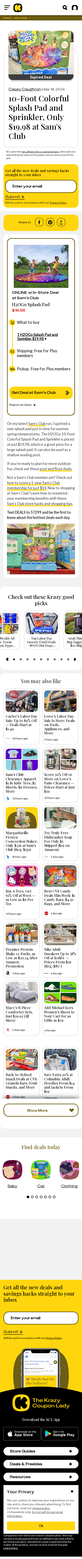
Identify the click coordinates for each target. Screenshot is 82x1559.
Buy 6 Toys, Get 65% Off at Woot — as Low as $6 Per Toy (20, 897)
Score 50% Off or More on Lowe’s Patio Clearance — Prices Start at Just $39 (59, 783)
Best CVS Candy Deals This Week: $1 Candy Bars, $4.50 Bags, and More (59, 897)
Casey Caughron (25, 89)
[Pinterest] (50, 222)
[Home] (17, 7)
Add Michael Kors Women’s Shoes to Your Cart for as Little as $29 (59, 1014)
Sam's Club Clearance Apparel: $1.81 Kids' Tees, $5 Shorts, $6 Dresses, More (22, 783)
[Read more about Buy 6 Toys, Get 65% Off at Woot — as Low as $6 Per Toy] (22, 876)
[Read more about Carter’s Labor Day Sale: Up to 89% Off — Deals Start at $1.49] (22, 701)
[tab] (14, 659)
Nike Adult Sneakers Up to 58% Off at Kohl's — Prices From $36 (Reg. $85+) (60, 957)
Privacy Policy (58, 202)
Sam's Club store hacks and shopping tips (39, 503)
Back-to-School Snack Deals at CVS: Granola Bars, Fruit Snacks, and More (22, 1080)
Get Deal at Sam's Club (34, 392)
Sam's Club (36, 423)
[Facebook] (39, 222)
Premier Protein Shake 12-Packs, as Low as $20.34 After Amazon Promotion (22, 957)
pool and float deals (56, 469)
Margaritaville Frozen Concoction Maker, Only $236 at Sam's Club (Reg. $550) (21, 841)
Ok (41, 1526)
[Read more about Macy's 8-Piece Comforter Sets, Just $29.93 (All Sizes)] (22, 992)
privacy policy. (41, 1508)
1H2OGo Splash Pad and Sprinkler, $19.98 (37, 337)
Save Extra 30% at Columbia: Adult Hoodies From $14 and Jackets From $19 (59, 1083)
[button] (70, 1451)
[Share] (61, 222)
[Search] (65, 7)
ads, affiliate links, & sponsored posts (40, 151)
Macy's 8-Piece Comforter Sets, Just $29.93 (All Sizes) (19, 1014)
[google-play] (60, 1433)
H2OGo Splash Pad (31, 304)
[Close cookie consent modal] (72, 1492)
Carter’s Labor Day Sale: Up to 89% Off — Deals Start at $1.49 (21, 722)
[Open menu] (7, 7)
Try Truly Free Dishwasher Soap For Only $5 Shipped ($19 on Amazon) (58, 841)
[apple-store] (22, 1433)
